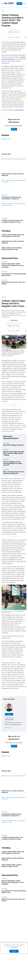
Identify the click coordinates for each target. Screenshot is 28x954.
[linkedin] (11, 37)
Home (3, 11)
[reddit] (16, 37)
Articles (4, 297)
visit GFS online (18, 110)
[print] (25, 37)
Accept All (14, 951)
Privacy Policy (14, 947)
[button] (3, 4)
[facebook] (9, 37)
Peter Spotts (14, 320)
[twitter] (14, 37)
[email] (19, 37)
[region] (14, 948)
